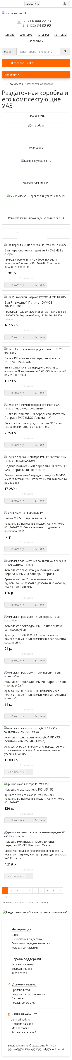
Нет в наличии (15, 772)
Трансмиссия (15, 83)
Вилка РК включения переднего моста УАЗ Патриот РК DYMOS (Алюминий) (35, 415)
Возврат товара (21, 968)
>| (5, 896)
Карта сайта (19, 973)
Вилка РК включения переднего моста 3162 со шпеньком (32, 360)
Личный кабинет (21, 1019)
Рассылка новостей (23, 1032)
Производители (21, 990)
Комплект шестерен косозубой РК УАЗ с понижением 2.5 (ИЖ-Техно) (33, 739)
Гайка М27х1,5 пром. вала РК (25, 518)
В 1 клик (40, 285)
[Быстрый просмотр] (29, 285)
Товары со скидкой (23, 1002)
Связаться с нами (22, 964)
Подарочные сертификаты (28, 994)
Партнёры (17, 998)
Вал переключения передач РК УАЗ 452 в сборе (34, 252)
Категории (11, 74)
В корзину (17, 285)
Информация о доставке (27, 939)
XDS (53, 1045)
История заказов (22, 1024)
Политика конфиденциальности (31, 943)
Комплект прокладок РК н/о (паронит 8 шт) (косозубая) (33, 627)
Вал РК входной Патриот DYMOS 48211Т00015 (28, 304)
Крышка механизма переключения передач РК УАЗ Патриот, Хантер (29, 843)
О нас (14, 934)
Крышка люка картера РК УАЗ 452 (29, 789)
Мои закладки (20, 1028)
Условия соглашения (24, 947)
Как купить (32, 3)
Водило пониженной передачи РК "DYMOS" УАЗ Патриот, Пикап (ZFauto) (36, 468)
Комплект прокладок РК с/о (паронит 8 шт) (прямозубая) (35, 683)
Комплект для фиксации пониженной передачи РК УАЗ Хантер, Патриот (31, 572)
